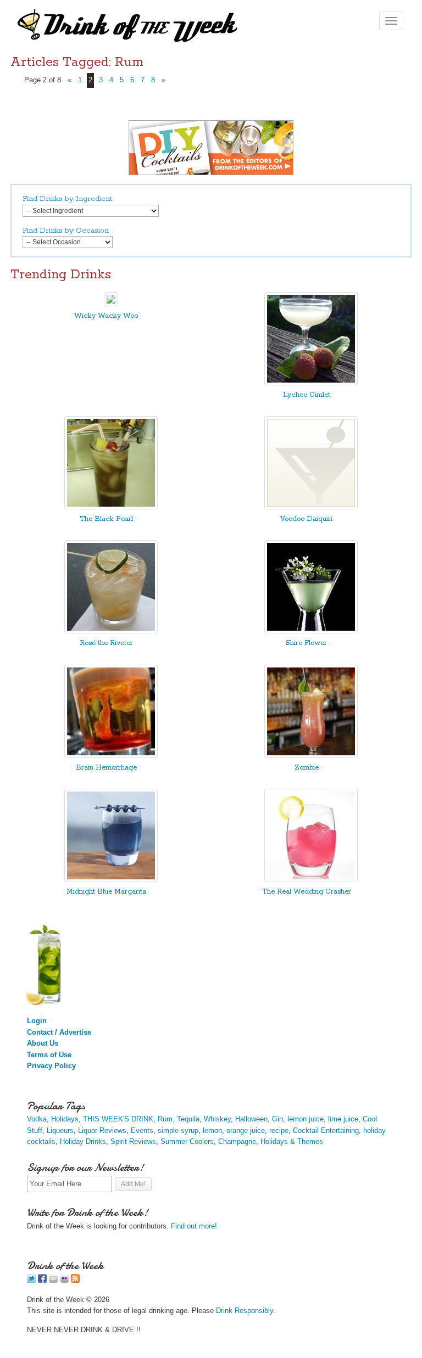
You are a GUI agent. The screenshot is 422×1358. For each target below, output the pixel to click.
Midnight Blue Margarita (106, 891)
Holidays (65, 1119)
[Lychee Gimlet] (311, 383)
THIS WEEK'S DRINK (118, 1119)
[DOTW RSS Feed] (75, 1280)
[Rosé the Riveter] (111, 631)
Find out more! (194, 1226)
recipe (278, 1130)
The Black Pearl (106, 519)
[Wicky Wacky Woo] (111, 304)
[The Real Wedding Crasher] (311, 880)
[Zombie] (311, 755)
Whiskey (217, 1119)
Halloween (251, 1119)
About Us (42, 1043)
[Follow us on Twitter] (31, 1280)
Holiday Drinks (83, 1141)
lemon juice (305, 1119)
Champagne (237, 1141)
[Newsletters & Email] (53, 1280)
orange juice (245, 1130)
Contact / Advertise (59, 1032)
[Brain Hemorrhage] (111, 755)
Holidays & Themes (291, 1141)
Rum (165, 1119)
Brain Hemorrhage (106, 767)
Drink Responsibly (244, 1310)
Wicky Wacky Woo (106, 316)
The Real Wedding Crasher (306, 891)
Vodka (37, 1119)
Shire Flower (306, 643)
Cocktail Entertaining (326, 1130)
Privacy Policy (51, 1066)
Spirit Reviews (133, 1141)
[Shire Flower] (311, 631)
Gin (277, 1119)
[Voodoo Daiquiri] (311, 507)
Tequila (188, 1119)
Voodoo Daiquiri (306, 519)
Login (37, 1021)
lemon (212, 1130)
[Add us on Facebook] (42, 1280)
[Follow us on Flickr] (64, 1280)
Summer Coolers (187, 1141)
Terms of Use (49, 1055)
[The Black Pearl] (111, 507)
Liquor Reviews (102, 1130)
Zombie (307, 767)
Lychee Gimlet (306, 395)
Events (142, 1130)
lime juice (343, 1119)
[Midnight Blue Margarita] (111, 880)
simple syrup (178, 1130)
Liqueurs (60, 1130)
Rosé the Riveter (106, 643)
